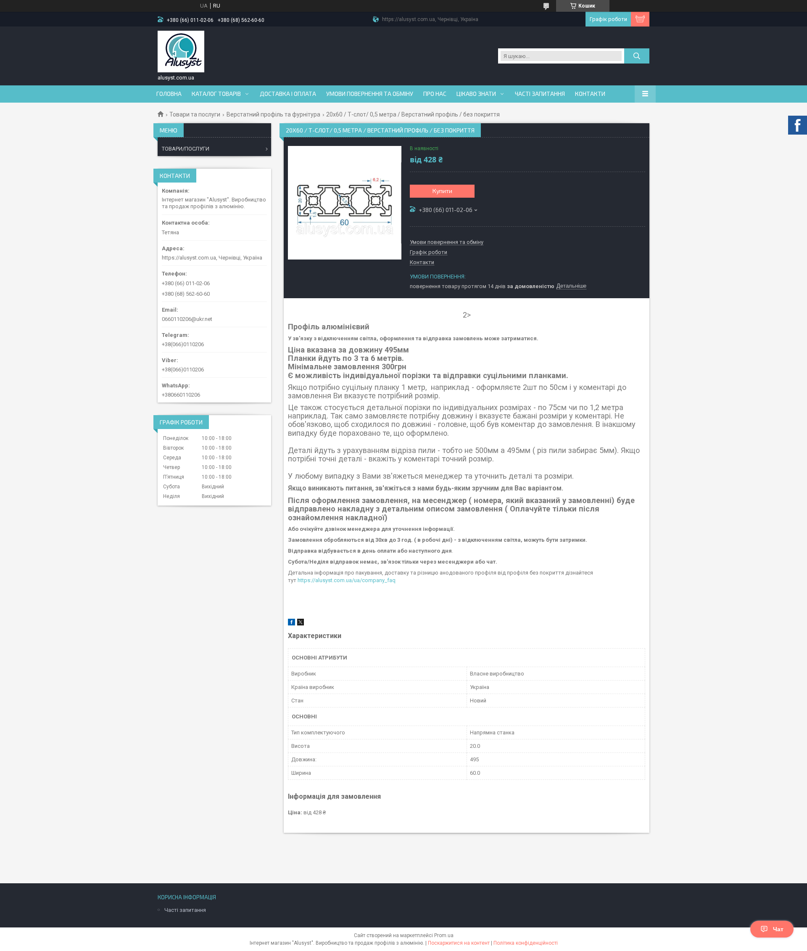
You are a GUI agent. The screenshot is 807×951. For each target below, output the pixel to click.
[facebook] (291, 623)
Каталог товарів (216, 94)
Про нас (434, 94)
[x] (300, 623)
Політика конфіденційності (525, 943)
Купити (442, 190)
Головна (169, 94)
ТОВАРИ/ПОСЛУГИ (185, 149)
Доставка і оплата (288, 94)
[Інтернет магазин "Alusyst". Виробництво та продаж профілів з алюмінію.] (181, 52)
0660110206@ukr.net (187, 319)
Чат (778, 929)
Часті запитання (540, 94)
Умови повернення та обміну (369, 94)
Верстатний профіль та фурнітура (273, 114)
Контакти (590, 94)
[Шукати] (636, 56)
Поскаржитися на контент (459, 943)
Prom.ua (444, 935)
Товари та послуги (194, 114)
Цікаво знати (476, 94)
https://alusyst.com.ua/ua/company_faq (347, 580)
